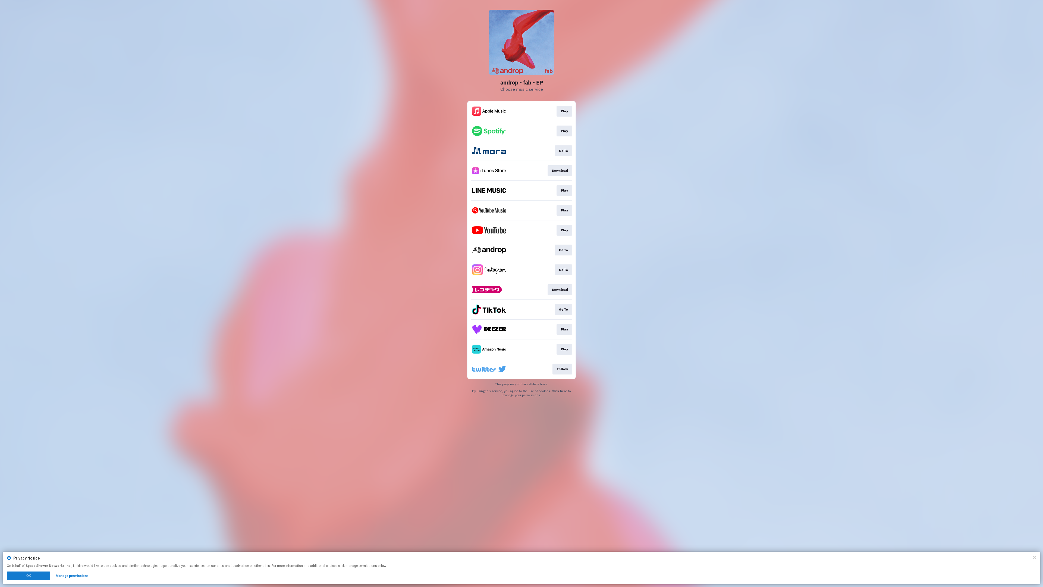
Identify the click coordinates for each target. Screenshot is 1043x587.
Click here (559, 391)
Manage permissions (72, 576)
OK (28, 576)
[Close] (1034, 557)
